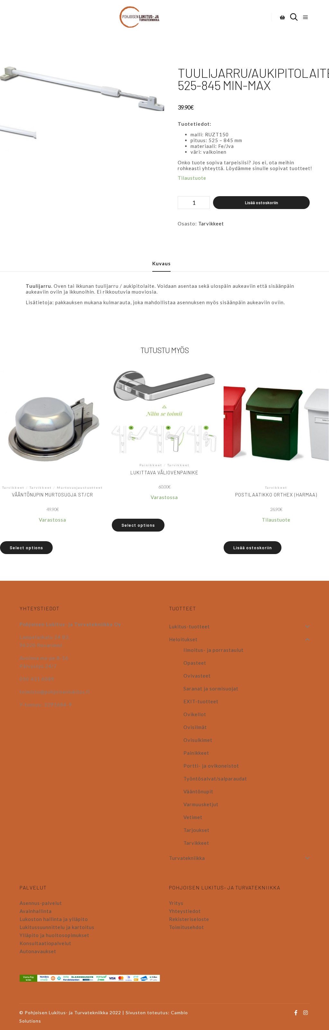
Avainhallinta (36, 911)
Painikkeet (196, 753)
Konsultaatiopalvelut (45, 943)
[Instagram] (305, 1012)
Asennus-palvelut (41, 903)
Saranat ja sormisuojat (210, 688)
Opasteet (194, 663)
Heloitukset (183, 639)
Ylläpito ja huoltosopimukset (54, 935)
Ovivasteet (197, 676)
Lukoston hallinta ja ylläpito (54, 919)
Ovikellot (194, 714)
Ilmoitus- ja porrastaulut (213, 650)
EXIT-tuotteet (200, 701)
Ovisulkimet (197, 740)
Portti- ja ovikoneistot (211, 766)
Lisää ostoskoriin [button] (252, 547)
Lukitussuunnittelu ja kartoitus (57, 927)
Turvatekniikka (187, 858)
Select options (26, 547)
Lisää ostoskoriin (261, 202)
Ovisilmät (195, 727)
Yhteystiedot (185, 911)
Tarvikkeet (211, 223)
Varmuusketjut (200, 804)
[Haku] (294, 17)
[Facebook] (296, 1012)
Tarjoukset (196, 830)
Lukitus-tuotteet (189, 626)
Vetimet (192, 817)
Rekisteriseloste (189, 919)
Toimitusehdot (186, 927)
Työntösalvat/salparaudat (215, 778)
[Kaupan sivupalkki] (282, 17)
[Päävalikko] (305, 17)
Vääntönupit (198, 791)
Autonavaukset (38, 951)
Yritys (176, 903)
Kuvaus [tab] (161, 263)
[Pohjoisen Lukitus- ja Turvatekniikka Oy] (142, 17)
